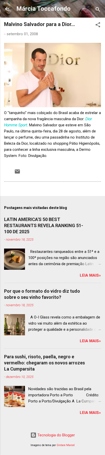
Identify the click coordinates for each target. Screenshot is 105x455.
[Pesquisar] (98, 10)
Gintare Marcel (66, 445)
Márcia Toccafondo (43, 8)
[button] (98, 26)
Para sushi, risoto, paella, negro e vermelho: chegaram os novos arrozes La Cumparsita (44, 363)
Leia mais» (90, 275)
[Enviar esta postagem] (17, 173)
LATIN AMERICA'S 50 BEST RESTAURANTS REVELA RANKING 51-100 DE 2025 (43, 225)
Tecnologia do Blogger (55, 435)
